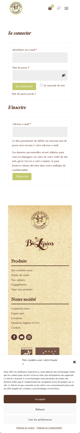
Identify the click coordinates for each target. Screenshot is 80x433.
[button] (74, 362)
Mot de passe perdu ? (24, 93)
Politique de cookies (25, 427)
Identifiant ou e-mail (30, 49)
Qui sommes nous (22, 270)
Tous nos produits (22, 289)
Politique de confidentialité (49, 427)
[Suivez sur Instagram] (29, 337)
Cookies (16, 327)
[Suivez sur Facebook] (14, 337)
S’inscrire (22, 176)
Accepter (40, 399)
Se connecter (24, 86)
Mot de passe (26, 67)
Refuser (40, 409)
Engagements (19, 284)
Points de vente (20, 275)
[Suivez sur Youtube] (22, 337)
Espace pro (17, 313)
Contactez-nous (20, 308)
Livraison (16, 318)
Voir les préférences (40, 419)
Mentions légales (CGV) (25, 322)
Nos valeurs (18, 279)
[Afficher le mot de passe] (64, 75)
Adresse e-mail (27, 124)
